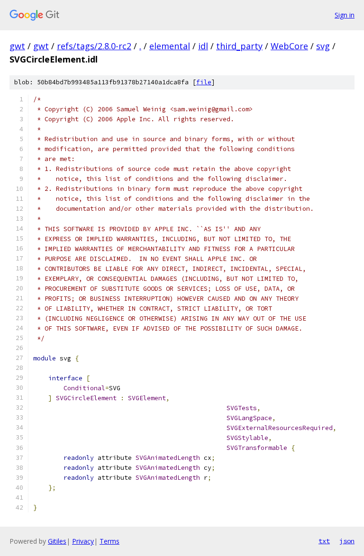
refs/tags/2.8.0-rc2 (94, 46)
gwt (17, 46)
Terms (109, 541)
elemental (169, 46)
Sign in (345, 14)
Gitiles (57, 541)
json (347, 541)
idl (203, 46)
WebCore (289, 46)
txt (324, 541)
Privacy (83, 541)
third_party (239, 46)
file (203, 82)
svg (323, 46)
